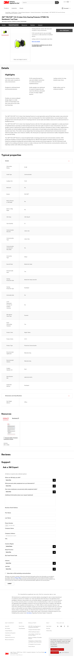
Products (6, 8)
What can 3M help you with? (12, 477)
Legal (11, 652)
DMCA (24, 652)
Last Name (8, 518)
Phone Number (9, 523)
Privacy (14, 652)
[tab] (6, 418)
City (6, 538)
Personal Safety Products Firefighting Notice (11, 438)
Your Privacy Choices (40, 652)
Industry (7, 560)
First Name (8, 512)
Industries (14, 8)
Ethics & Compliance (9, 639)
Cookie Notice (54, 646)
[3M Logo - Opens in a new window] (12, 2)
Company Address (10, 533)
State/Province (9, 549)
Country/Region (9, 543)
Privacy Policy (18, 577)
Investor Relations (8, 630)
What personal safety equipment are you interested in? (20, 483)
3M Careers (7, 628)
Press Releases (22, 628)
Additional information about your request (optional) (19, 495)
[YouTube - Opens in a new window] (61, 626)
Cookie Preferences (14, 653)
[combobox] (6, 525)
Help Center (48, 626)
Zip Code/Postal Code (11, 555)
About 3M (7, 626)
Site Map (48, 628)
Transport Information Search (34, 629)
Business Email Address (11, 507)
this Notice (29, 613)
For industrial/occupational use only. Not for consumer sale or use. (42, 45)
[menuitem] (3, 25)
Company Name (9, 528)
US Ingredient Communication (34, 644)
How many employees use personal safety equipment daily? (21, 489)
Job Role (7, 566)
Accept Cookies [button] (55, 652)
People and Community (10, 637)
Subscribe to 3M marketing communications (19, 573)
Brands (21, 8)
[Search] (57, 2)
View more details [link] (36, 41)
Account (66, 8)
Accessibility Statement (31, 652)
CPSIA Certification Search (34, 631)
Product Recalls (31, 646)
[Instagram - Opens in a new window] (68, 626)
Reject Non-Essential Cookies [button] (57, 649)
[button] (64, 652)
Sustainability (8, 635)
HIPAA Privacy (19, 652)
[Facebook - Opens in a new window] (64, 626)
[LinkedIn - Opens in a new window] (58, 626)
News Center (21, 626)
